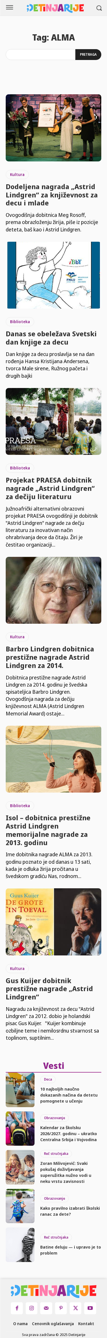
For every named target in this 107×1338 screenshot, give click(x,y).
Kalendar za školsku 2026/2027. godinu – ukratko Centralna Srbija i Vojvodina (68, 1133)
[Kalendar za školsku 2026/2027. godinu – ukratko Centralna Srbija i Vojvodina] (20, 1128)
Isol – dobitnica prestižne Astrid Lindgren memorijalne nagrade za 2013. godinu (48, 830)
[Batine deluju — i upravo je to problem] (20, 1244)
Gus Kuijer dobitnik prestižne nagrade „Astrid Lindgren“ (49, 989)
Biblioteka (20, 321)
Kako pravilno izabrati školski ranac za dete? (70, 1211)
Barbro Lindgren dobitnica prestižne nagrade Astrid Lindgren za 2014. (50, 657)
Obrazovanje (54, 1117)
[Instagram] (31, 1308)
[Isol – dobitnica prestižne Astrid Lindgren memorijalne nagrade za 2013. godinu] (53, 759)
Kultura (17, 174)
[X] (75, 1308)
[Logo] (55, 8)
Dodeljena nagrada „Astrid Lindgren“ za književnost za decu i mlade (52, 195)
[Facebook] (17, 1308)
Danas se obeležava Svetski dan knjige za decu (51, 338)
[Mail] (46, 1308)
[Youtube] (90, 1308)
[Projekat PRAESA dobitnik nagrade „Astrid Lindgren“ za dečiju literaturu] (53, 421)
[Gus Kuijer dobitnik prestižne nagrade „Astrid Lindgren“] (53, 921)
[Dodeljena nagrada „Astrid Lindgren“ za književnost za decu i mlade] (53, 127)
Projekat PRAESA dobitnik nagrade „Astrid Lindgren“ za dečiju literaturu (50, 488)
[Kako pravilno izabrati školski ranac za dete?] (20, 1206)
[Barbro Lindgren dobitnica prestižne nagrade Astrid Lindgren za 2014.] (53, 590)
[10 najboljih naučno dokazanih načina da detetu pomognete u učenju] (20, 1090)
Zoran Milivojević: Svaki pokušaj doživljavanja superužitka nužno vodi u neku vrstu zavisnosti (65, 1172)
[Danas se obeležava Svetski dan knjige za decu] (53, 275)
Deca (48, 1079)
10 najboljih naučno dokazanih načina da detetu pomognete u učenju (69, 1095)
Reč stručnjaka (56, 1153)
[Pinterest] (61, 1308)
